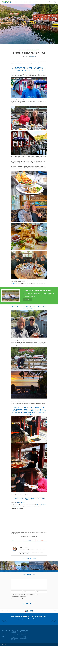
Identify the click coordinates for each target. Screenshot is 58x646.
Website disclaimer (4, 634)
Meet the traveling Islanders (6, 630)
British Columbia (22, 50)
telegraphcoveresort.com (19, 502)
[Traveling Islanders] (8, 2)
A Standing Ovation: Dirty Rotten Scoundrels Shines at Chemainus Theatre (15, 631)
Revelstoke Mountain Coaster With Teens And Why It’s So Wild (14, 638)
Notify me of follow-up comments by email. (19, 596)
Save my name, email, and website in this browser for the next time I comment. (25, 594)
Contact (3, 636)
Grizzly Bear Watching (38, 504)
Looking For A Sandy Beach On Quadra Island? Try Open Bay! (24, 634)
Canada (26, 50)
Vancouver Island (36, 50)
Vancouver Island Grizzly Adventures (37, 291)
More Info (27, 299)
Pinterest (41, 540)
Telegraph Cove (25, 72)
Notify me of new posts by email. (17, 598)
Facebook (29, 540)
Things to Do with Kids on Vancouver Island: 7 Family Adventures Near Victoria (24, 637)
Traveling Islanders (33, 56)
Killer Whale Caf (14, 283)
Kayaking (17, 506)
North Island (30, 50)
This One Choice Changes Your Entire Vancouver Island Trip (14, 635)
